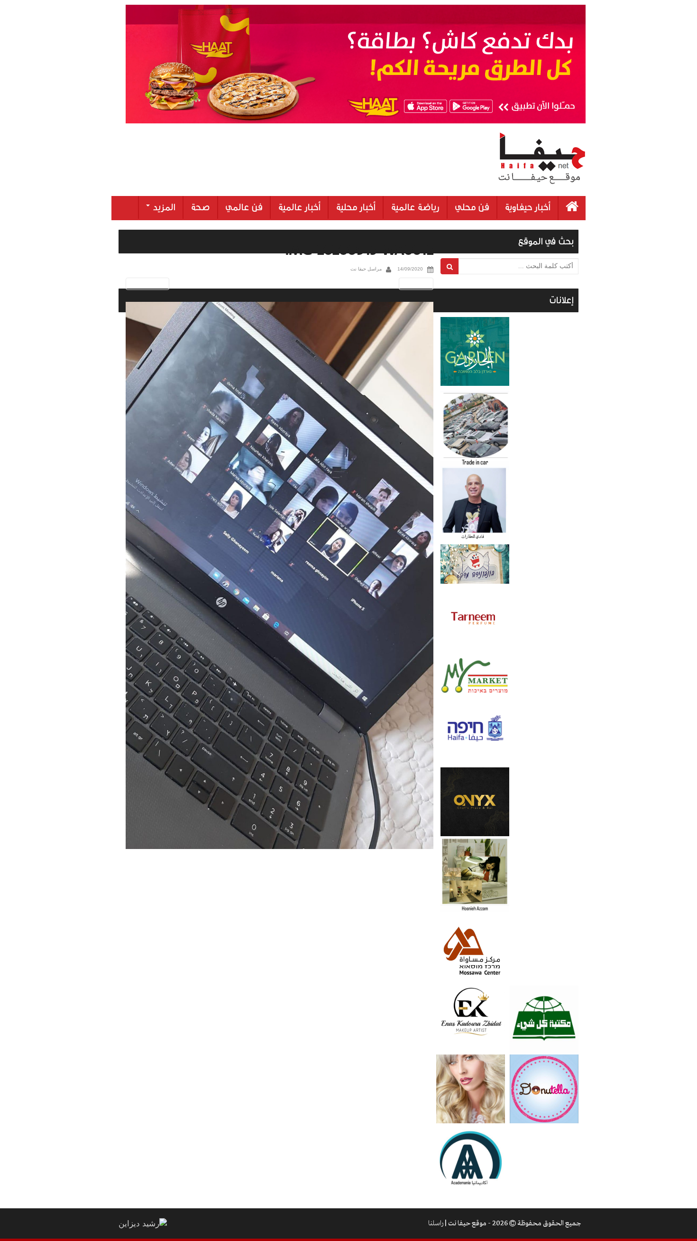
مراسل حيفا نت (366, 268)
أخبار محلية (356, 207)
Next (417, 283)
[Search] (449, 266)
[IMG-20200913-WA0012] (279, 575)
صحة (200, 207)
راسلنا (435, 1223)
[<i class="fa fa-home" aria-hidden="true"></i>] (572, 208)
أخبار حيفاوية (527, 207)
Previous (146, 283)
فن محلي (472, 207)
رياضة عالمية (415, 207)
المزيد (163, 207)
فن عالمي (244, 207)
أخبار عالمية (299, 207)
